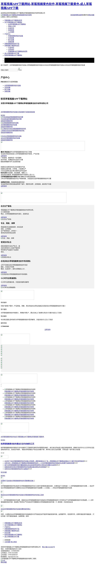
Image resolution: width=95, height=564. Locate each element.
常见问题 (4, 472)
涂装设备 (11, 41)
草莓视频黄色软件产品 (11, 43)
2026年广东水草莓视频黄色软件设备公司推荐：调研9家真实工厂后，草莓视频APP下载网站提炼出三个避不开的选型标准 (44, 461)
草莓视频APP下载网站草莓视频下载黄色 (30, 436)
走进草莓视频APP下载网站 (17, 24)
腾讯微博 (79, 15)
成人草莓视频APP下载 (11, 53)
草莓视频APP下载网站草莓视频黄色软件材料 (19, 391)
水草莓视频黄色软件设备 (12, 85)
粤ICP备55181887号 (48, 547)
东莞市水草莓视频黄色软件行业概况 (16, 469)
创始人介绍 (12, 26)
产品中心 (7, 34)
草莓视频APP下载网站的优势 (17, 51)
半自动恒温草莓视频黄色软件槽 (11, 119)
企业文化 (11, 28)
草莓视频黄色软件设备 (15, 36)
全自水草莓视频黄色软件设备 (10, 138)
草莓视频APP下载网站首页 (13, 20)
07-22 (47, 467)
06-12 (85, 461)
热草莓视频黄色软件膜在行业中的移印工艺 (17, 444)
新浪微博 (73, 15)
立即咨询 (4, 156)
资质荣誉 (11, 30)
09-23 (58, 465)
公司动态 (11, 49)
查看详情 (10, 121)
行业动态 (11, 47)
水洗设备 (11, 38)
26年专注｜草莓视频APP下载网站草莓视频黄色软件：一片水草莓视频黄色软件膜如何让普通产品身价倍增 (39, 463)
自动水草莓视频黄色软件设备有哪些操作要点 (15, 509)
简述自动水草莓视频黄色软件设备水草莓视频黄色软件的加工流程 (22, 495)
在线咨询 (4, 121)
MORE (3, 115)
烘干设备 (11, 39)
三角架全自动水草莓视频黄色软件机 (12, 130)
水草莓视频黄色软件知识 (9, 436)
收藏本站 (85, 15)
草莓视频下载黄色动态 (11, 45)
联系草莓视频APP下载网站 (13, 55)
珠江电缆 (14, 542)
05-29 (30, 469)
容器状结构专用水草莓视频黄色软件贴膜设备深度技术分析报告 (25, 467)
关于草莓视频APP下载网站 (13, 22)
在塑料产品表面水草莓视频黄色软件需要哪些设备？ (18, 480)
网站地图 (91, 15)
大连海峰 (7, 542)
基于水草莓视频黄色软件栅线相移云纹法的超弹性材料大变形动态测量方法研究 (30, 465)
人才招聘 (11, 32)
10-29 (75, 463)
